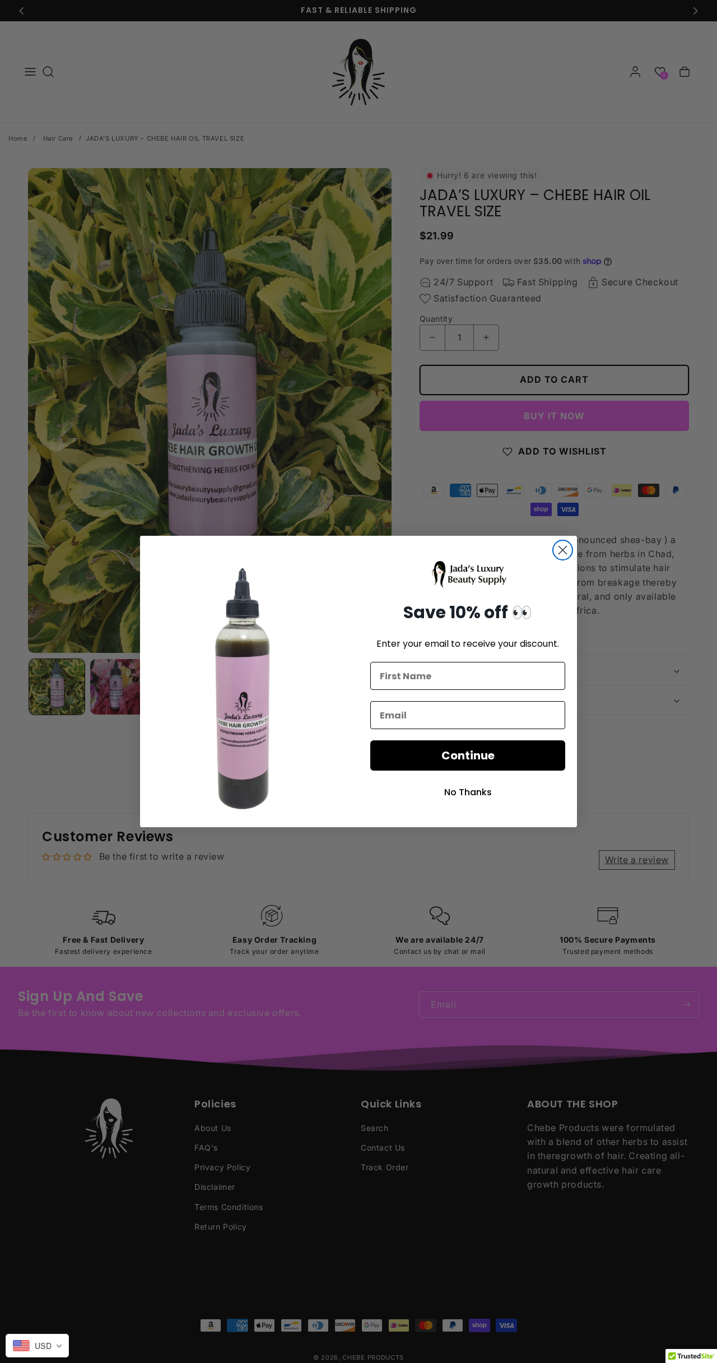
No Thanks (468, 792)
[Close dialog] (562, 550)
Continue (468, 755)
